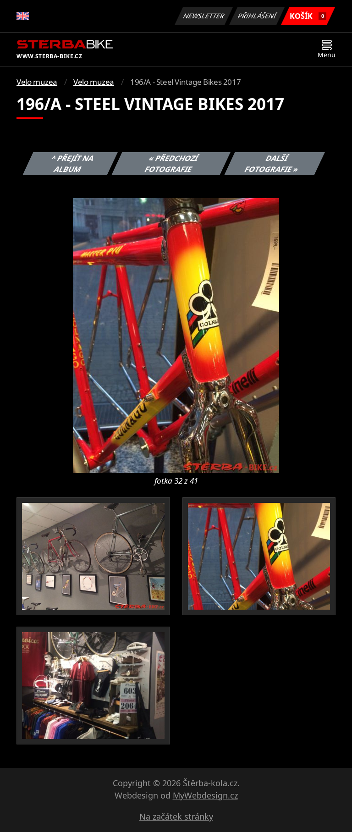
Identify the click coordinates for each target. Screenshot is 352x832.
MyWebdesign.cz (205, 795)
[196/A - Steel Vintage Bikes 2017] (176, 335)
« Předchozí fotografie (171, 163)
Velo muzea (36, 82)
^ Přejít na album (73, 163)
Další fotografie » (272, 163)
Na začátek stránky (176, 816)
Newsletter (204, 15)
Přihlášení (257, 15)
